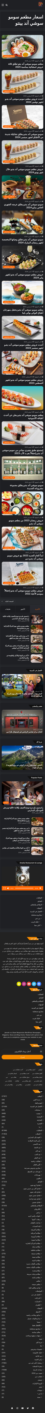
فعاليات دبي (8, 1081)
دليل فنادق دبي (38, 1081)
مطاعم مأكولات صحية (33, 1267)
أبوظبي (40, 1069)
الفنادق (40, 901)
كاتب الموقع (38, 61)
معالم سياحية (36, 1332)
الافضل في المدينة (36, 911)
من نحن (37, 918)
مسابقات (37, 1110)
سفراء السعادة (37, 1366)
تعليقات (7, 609)
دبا (39, 1127)
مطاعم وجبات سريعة (33, 1274)
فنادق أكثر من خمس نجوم (32, 1189)
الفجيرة (39, 1123)
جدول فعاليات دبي (24, 1077)
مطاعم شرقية (35, 1253)
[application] (22, 878)
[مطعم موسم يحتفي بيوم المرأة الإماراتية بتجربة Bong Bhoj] (37, 629)
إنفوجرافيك (38, 1103)
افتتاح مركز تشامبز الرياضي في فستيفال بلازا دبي (24, 732)
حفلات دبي (13, 1077)
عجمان (40, 1380)
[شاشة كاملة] (4, 888)
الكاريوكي (37, 1209)
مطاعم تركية (36, 1247)
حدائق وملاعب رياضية (33, 1315)
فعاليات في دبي (38, 1084)
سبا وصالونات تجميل (33, 1318)
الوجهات (39, 908)
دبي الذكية (38, 1356)
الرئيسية (39, 1117)
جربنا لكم (39, 1342)
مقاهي (38, 1281)
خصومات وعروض (36, 1349)
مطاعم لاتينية (36, 1260)
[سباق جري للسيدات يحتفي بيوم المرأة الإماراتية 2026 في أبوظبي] (37, 649)
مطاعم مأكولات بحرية (33, 1264)
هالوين (38, 1178)
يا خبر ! (40, 1394)
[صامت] (8, 888)
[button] (22, 878)
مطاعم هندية (36, 1271)
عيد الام (38, 1151)
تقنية (40, 1339)
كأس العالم (36, 1165)
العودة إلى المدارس (34, 1137)
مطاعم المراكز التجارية (33, 1243)
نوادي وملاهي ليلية (34, 1288)
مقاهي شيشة (36, 1284)
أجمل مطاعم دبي (30, 1069)
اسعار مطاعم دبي (37, 1077)
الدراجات (37, 1298)
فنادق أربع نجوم (35, 1185)
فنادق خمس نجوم (34, 1195)
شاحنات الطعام (35, 1223)
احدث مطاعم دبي (24, 1073)
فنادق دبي (27, 1084)
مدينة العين (36, 1100)
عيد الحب (37, 1154)
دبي (7, 1077)
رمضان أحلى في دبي (35, 1363)
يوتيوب (38, 1113)
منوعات (39, 1390)
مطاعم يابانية (36, 1277)
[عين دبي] (40, 5)
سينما (38, 1322)
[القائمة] (3, 5)
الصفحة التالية (9, 601)
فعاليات (17, 1081)
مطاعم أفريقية (35, 1230)
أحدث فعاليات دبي (18, 1069)
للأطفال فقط (36, 1325)
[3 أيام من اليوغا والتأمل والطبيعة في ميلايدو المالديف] (37, 658)
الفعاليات (39, 898)
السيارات (37, 1301)
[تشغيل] (40, 888)
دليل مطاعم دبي (26, 1081)
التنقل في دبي (35, 1295)
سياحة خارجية (37, 1370)
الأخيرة (37, 609)
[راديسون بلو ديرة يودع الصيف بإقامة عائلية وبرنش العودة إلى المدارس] (37, 619)
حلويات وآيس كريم (34, 1216)
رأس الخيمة (38, 1359)
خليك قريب (35, 922)
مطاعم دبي (19, 1084)
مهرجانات (37, 1175)
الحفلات (37, 1134)
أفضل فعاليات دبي (37, 1073)
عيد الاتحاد (37, 1147)
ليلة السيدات (36, 1226)
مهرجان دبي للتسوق (34, 1171)
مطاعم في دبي (9, 1084)
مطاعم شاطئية (35, 1250)
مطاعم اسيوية (35, 1240)
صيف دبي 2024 (37, 1373)
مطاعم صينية (36, 1257)
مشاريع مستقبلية (36, 915)
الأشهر (23, 609)
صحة (38, 1397)
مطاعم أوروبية (35, 1236)
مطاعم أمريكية (35, 1233)
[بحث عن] (6, 5)
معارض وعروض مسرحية (32, 1168)
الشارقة (39, 1120)
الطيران (37, 1305)
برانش (38, 1212)
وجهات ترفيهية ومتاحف (33, 1336)
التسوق (38, 1312)
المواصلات (38, 1291)
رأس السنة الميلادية (34, 1141)
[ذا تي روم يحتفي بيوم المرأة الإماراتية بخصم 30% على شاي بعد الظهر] (37, 639)
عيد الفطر (37, 1158)
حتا (41, 1346)
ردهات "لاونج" (36, 1219)
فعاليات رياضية (35, 1161)
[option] (22, 686)
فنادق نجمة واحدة (34, 1199)
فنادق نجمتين (36, 1202)
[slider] (24, 888)
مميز (40, 1387)
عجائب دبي (38, 1376)
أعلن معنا (37, 925)
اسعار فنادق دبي (12, 1073)
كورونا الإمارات (37, 1383)
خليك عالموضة (37, 1353)
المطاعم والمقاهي (36, 905)
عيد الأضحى (36, 1144)
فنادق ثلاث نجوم (35, 1192)
